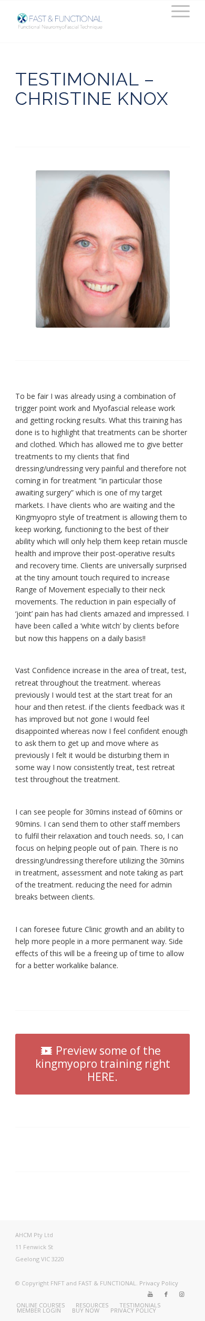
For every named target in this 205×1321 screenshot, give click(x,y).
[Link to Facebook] (166, 1294)
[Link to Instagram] (182, 1294)
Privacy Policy (158, 1283)
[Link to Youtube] (150, 1294)
